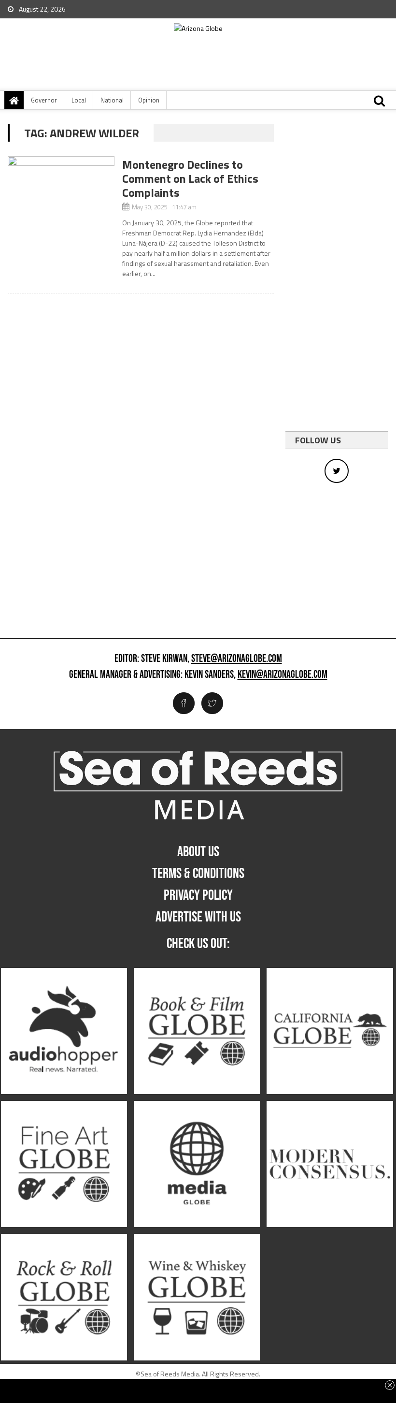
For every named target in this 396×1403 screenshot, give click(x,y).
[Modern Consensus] (330, 1164)
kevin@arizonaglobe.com (282, 675)
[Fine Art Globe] (64, 1164)
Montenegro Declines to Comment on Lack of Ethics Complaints (190, 178)
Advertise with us (198, 917)
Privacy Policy (198, 895)
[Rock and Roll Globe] (64, 1297)
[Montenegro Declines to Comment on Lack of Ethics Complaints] (61, 189)
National (112, 100)
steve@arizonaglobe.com (236, 659)
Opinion (148, 100)
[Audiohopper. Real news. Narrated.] (64, 1031)
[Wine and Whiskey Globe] (197, 1297)
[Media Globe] (197, 1164)
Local (78, 100)
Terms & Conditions (198, 873)
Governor (44, 100)
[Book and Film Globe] (197, 1031)
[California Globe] (330, 1031)
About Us (198, 852)
